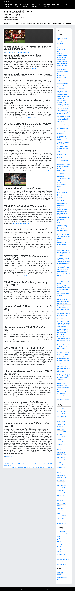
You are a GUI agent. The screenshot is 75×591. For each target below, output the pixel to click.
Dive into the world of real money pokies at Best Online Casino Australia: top (62, 86)
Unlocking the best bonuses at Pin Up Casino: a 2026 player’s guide (63, 78)
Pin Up (59, 536)
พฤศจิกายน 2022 (61, 439)
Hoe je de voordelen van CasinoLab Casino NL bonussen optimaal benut (63, 354)
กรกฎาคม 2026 (61, 411)
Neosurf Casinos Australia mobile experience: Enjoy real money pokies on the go (63, 103)
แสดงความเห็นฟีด (62, 577)
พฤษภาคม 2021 (61, 477)
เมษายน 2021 (60, 480)
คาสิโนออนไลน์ (61, 554)
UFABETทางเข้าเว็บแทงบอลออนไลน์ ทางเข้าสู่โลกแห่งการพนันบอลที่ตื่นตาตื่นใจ (32, 467)
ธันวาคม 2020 (61, 490)
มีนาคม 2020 (60, 513)
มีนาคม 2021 (60, 482)
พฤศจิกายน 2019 (61, 523)
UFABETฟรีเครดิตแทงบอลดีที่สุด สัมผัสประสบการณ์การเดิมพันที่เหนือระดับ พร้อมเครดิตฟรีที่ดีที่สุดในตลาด (28, 464)
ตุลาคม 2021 (60, 465)
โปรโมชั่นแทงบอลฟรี (8, 5)
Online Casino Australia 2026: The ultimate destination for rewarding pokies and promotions (63, 261)
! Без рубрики (61, 531)
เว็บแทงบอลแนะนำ (26, 5)
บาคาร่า (59, 556)
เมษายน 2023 (60, 426)
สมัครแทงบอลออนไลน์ (63, 559)
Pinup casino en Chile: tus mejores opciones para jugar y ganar (63, 71)
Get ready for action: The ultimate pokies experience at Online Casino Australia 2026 (63, 384)
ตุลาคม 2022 (60, 442)
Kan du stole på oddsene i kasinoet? (63, 294)
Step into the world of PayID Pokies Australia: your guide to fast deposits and (63, 131)
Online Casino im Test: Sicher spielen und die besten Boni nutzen (63, 156)
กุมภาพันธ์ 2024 (61, 416)
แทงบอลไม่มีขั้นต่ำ (18, 5)
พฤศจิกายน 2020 (61, 493)
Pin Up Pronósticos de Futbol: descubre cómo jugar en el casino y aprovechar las (63, 56)
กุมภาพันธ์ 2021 (61, 485)
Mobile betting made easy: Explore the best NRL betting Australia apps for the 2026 (63, 268)
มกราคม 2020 (61, 518)
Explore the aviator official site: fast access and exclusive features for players (63, 41)
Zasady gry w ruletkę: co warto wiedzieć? (63, 169)
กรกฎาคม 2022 (61, 449)
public (58, 539)
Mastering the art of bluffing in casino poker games (63, 137)
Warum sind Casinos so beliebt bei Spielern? (63, 143)
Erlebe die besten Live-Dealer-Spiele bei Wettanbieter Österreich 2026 (63, 220)
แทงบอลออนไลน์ (61, 564)
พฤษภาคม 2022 (61, 454)
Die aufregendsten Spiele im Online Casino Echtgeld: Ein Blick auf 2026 (63, 288)
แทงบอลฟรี (60, 562)
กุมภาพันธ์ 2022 (61, 457)
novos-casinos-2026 (62, 534)
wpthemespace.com (51, 589)
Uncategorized (8, 456)
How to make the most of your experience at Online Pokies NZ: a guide (63, 149)
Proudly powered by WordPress (26, 589)
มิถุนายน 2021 (61, 475)
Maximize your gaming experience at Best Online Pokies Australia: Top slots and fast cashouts (63, 244)
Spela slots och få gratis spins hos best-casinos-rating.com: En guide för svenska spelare (63, 324)
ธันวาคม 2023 (61, 421)
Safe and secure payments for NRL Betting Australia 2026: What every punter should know (63, 393)
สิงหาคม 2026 (61, 408)
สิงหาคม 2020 (61, 500)
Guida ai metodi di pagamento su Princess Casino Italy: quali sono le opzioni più (63, 195)
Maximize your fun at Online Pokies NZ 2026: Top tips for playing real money (63, 235)
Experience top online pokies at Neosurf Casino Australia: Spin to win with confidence (63, 228)
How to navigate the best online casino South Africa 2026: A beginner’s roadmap (63, 280)
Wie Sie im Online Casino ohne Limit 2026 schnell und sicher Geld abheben (63, 338)
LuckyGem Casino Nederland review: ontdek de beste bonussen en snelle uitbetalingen (62, 186)
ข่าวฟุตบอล (60, 551)
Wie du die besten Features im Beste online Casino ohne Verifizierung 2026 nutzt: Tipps (63, 177)
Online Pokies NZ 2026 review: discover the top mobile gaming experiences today (63, 361)
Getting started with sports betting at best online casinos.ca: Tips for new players (63, 308)
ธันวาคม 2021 (61, 460)
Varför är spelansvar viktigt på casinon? (62, 161)
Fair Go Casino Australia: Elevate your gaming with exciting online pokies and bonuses (63, 119)
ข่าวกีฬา (59, 546)
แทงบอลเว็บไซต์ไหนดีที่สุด (35, 5)
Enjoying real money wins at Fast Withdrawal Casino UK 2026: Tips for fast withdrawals (63, 316)
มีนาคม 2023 (60, 429)
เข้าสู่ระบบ (60, 572)
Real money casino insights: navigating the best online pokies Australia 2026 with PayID (63, 211)
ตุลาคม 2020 (60, 495)
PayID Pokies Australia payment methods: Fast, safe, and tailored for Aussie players (63, 253)
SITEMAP (65, 5)
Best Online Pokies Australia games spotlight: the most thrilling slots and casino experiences (63, 94)
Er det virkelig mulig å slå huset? (63, 274)
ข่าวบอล (59, 549)
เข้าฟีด (59, 574)
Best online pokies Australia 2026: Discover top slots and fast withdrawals (63, 369)
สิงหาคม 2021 (61, 470)
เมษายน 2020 (60, 511)
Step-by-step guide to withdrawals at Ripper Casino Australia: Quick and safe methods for (63, 300)
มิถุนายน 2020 (61, 505)
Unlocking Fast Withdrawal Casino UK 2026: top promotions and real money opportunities (63, 346)
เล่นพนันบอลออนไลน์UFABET (17, 11)
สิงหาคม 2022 (61, 447)
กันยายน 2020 (61, 498)
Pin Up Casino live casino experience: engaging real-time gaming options (62, 64)
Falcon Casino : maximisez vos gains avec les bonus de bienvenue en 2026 (62, 202)
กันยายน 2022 (61, 444)
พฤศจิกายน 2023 (61, 424)
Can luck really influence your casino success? (63, 124)
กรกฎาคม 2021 (61, 472)
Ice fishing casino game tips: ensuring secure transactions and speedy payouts (63, 48)
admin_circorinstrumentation (22, 52)
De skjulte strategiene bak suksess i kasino (63, 400)
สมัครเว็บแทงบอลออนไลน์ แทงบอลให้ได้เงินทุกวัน (52, 5)
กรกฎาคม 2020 (61, 503)
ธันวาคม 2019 (61, 521)
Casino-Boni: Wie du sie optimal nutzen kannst (63, 165)
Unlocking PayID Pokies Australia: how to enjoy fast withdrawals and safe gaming (63, 377)
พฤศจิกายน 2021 (61, 462)
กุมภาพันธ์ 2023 (61, 431)
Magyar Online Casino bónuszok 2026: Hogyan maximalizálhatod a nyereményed (63, 331)
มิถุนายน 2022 (61, 452)
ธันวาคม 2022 (61, 437)
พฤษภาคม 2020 (61, 508)
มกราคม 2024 (61, 419)
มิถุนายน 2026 (61, 414)
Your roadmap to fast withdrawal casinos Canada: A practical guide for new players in (63, 111)
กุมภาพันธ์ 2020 (61, 516)
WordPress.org (61, 580)
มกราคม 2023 (61, 434)
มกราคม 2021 (61, 488)
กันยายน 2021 (61, 467)
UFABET (59, 541)
